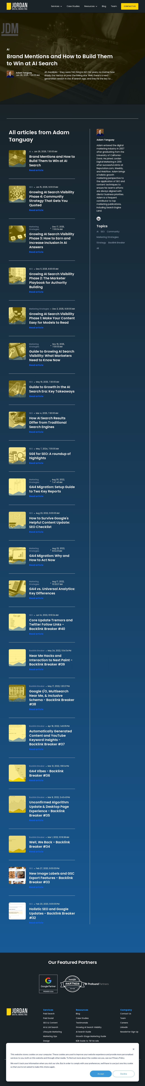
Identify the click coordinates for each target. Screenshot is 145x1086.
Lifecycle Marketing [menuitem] (52, 1031)
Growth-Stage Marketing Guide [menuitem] (91, 1036)
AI (8, 49)
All (98, 248)
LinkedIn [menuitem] (124, 1027)
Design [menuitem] (46, 1041)
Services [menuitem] (48, 1009)
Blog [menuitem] (78, 1013)
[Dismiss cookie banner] (134, 1049)
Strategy (101, 242)
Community (113, 231)
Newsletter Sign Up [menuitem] (129, 1031)
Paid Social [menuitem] (48, 1018)
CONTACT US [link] (130, 6)
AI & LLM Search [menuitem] (50, 1027)
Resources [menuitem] (82, 1009)
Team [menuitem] (123, 1018)
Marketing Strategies (108, 237)
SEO (103, 231)
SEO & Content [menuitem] (50, 1022)
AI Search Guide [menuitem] (83, 1031)
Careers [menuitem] (124, 1022)
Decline (123, 1074)
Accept (101, 1074)
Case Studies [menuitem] (82, 1018)
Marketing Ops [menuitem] (50, 1036)
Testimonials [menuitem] (82, 1022)
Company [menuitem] (126, 1009)
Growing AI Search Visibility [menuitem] (89, 1027)
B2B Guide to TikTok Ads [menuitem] (87, 1041)
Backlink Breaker (116, 242)
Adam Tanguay (24, 72)
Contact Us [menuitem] (125, 1013)
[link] (17, 6)
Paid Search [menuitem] (49, 1013)
